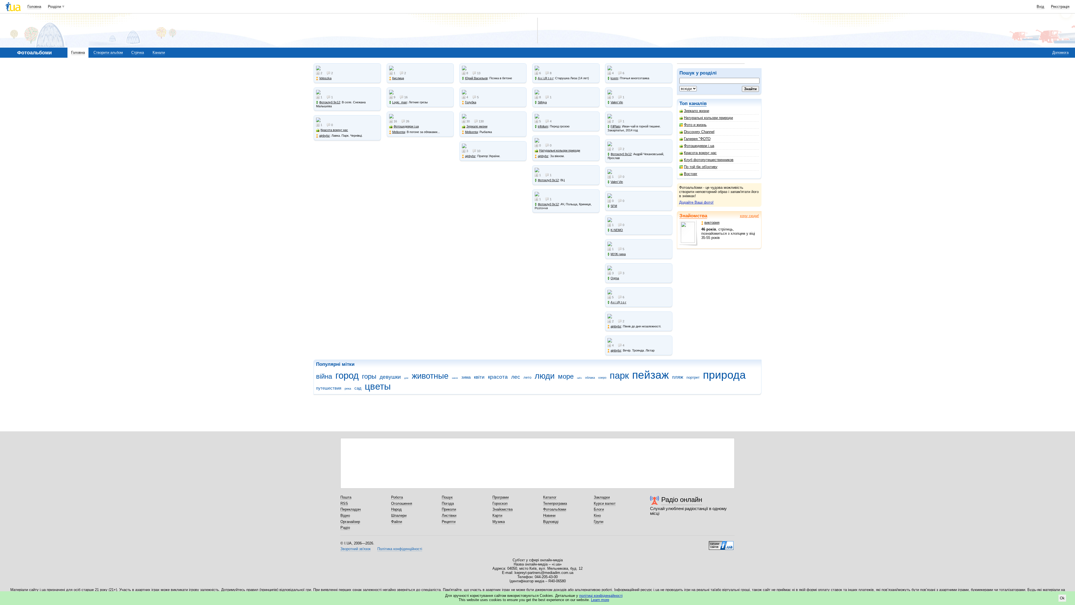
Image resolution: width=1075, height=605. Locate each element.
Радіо (345, 527)
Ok (1062, 598)
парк (619, 375)
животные (430, 375)
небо (579, 378)
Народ (396, 509)
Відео (345, 515)
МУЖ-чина (618, 254)
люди (545, 375)
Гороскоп (500, 503)
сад (357, 388)
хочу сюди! (749, 216)
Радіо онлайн (681, 499)
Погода (448, 503)
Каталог (550, 497)
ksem (614, 78)
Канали (159, 52)
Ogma (615, 278)
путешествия (328, 388)
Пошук (447, 497)
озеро (602, 377)
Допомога (1060, 52)
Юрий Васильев (476, 78)
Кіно (597, 515)
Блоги (599, 509)
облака (590, 377)
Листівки (449, 515)
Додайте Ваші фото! (696, 202)
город (347, 375)
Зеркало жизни (696, 111)
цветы (378, 386)
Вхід (1040, 6)
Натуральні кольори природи (708, 118)
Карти (497, 515)
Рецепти (448, 522)
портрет (693, 377)
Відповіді (550, 522)
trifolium (543, 126)
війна (324, 376)
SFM (614, 206)
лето (527, 377)
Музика (498, 522)
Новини (549, 515)
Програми (500, 497)
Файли (396, 522)
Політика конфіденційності (399, 549)
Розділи (54, 6)
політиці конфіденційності (601, 596)
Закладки (602, 497)
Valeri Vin (617, 102)
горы (369, 376)
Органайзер (350, 522)
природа (724, 375)
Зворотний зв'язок (355, 549)
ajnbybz (324, 135)
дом (406, 378)
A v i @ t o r (545, 78)
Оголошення (401, 503)
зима (466, 377)
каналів (698, 103)
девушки (390, 377)
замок (455, 378)
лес (515, 377)
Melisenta (398, 132)
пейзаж (650, 375)
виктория (711, 222)
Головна (34, 6)
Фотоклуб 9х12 (329, 102)
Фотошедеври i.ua (699, 146)
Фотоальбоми (554, 509)
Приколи (449, 509)
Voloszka (325, 78)
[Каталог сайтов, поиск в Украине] (721, 543)
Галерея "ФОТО (697, 139)
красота (498, 377)
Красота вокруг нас (700, 153)
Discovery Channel (699, 132)
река (348, 388)
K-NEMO (617, 230)
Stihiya (542, 102)
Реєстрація (1060, 6)
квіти (479, 377)
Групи (598, 522)
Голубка (470, 102)
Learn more (600, 600)
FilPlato (615, 126)
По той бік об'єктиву (701, 167)
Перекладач (350, 509)
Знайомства (693, 215)
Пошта (345, 497)
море (566, 376)
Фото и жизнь (695, 125)
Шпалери (398, 515)
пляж (677, 377)
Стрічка (137, 52)
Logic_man (399, 102)
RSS (344, 503)
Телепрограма (555, 503)
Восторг (690, 174)
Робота (397, 497)
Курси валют (605, 503)
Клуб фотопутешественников (708, 160)
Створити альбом (108, 52)
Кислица (398, 78)
